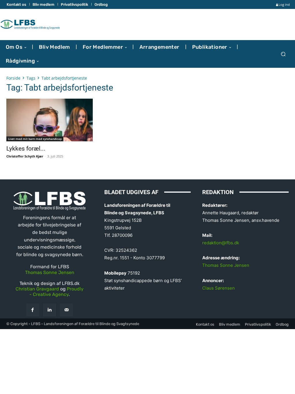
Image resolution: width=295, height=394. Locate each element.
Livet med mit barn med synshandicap (35, 139)
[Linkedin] (49, 310)
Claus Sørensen (218, 288)
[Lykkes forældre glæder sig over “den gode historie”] (49, 120)
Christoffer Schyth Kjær (24, 156)
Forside (13, 78)
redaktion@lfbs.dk (220, 242)
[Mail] (66, 310)
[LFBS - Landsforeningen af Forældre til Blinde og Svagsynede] (30, 24)
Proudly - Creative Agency (56, 291)
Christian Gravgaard (37, 289)
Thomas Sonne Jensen (49, 272)
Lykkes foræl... (26, 148)
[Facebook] (32, 310)
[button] (283, 54)
